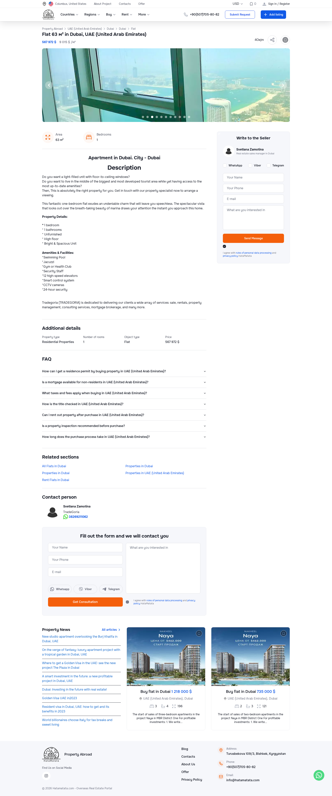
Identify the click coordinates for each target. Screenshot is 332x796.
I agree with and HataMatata (164, 602)
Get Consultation (85, 602)
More (142, 14)
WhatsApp (235, 165)
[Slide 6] (166, 117)
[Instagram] (46, 776)
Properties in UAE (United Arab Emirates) (154, 473)
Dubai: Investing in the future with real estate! (74, 689)
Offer (141, 4)
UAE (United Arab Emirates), (163, 698)
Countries (68, 14)
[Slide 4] (157, 117)
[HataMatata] (51, 754)
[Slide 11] (189, 117)
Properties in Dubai (139, 466)
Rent (125, 14)
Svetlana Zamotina (76, 506)
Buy (109, 14)
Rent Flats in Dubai (55, 480)
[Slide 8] (175, 117)
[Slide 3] (152, 117)
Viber (257, 165)
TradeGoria (71, 512)
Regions (90, 14)
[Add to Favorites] (285, 39)
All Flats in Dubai (54, 466)
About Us (188, 764)
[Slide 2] (147, 117)
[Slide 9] (180, 117)
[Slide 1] (143, 117)
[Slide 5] (161, 117)
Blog (184, 749)
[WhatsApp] (319, 775)
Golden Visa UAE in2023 (59, 698)
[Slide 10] (184, 117)
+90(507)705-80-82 (241, 767)
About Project (102, 4)
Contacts (125, 4)
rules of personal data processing (165, 600)
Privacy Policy (191, 780)
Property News (56, 629)
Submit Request (240, 14)
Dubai (188, 698)
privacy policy (230, 255)
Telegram (278, 165)
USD (236, 4)
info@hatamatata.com (243, 780)
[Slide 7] (170, 117)
